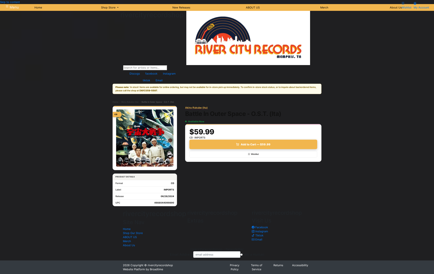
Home (115, 102)
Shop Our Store (133, 233)
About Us (129, 245)
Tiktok (258, 235)
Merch (127, 241)
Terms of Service (256, 267)
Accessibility (300, 265)
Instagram (261, 231)
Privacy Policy (234, 267)
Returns (278, 265)
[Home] (248, 37)
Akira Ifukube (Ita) (130, 102)
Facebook (261, 227)
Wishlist (255, 154)
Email (258, 239)
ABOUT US (130, 237)
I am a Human (253, 254)
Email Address (181, 254)
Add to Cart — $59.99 (255, 144)
